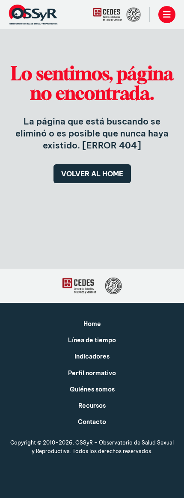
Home (92, 324)
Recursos (92, 405)
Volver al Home (92, 173)
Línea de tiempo (92, 340)
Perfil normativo (92, 373)
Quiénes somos (92, 389)
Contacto (92, 422)
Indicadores (92, 356)
